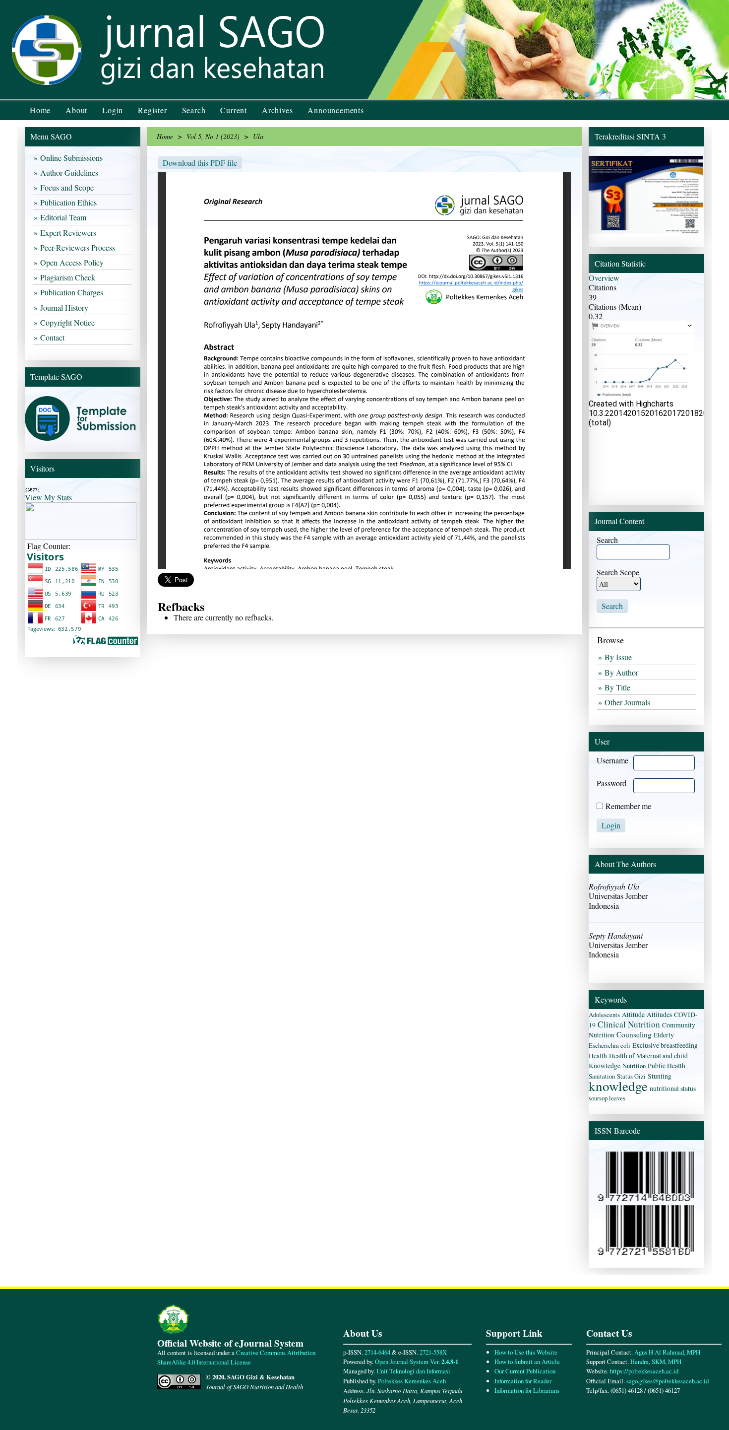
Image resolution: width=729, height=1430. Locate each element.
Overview (604, 277)
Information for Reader (522, 1380)
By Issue (619, 657)
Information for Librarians (526, 1390)
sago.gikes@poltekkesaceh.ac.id (667, 1380)
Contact (53, 337)
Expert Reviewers (69, 232)
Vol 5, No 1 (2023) (213, 136)
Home (40, 110)
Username (612, 760)
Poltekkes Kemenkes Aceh (412, 1380)
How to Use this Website (525, 1352)
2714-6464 (378, 1352)
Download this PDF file (200, 162)
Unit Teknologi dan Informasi (413, 1370)
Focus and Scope (68, 187)
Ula (258, 136)
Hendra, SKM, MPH (655, 1361)
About (76, 110)
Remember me (628, 806)
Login (112, 110)
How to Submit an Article (527, 1361)
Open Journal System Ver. (416, 1361)
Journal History (65, 307)
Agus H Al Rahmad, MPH (667, 1352)
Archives (277, 110)
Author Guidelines (70, 172)
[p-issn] (646, 1201)
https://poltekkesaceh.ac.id (644, 1370)
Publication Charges (73, 292)
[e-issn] (646, 1252)
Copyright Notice (69, 322)
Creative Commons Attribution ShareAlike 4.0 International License (236, 1357)
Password (611, 783)
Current (233, 110)
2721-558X (433, 1352)
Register (152, 110)
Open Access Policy (73, 262)
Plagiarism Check (69, 277)
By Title (618, 687)
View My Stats (48, 497)
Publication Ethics (70, 202)
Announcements (335, 110)
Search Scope (618, 572)
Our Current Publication (524, 1370)
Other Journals (628, 702)
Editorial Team (64, 217)
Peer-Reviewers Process (79, 247)
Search (194, 110)
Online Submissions (73, 157)
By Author (622, 672)
